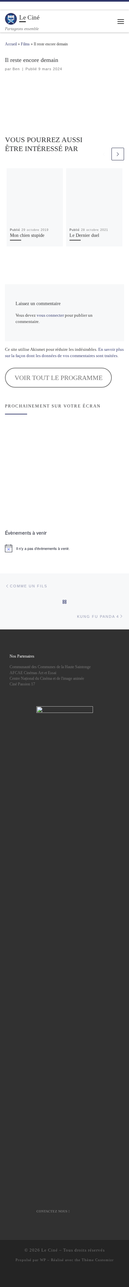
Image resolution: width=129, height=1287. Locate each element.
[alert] (64, 548)
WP (43, 1260)
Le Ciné (49, 1250)
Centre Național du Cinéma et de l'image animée (47, 678)
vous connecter (50, 315)
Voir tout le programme (59, 377)
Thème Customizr (98, 1260)
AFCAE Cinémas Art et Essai (33, 673)
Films (25, 44)
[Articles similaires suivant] (117, 154)
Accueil (11, 44)
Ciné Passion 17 (22, 684)
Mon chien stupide (27, 235)
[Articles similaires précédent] (104, 154)
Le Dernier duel (84, 235)
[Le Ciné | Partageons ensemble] (11, 18)
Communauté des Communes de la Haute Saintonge (50, 667)
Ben (16, 69)
